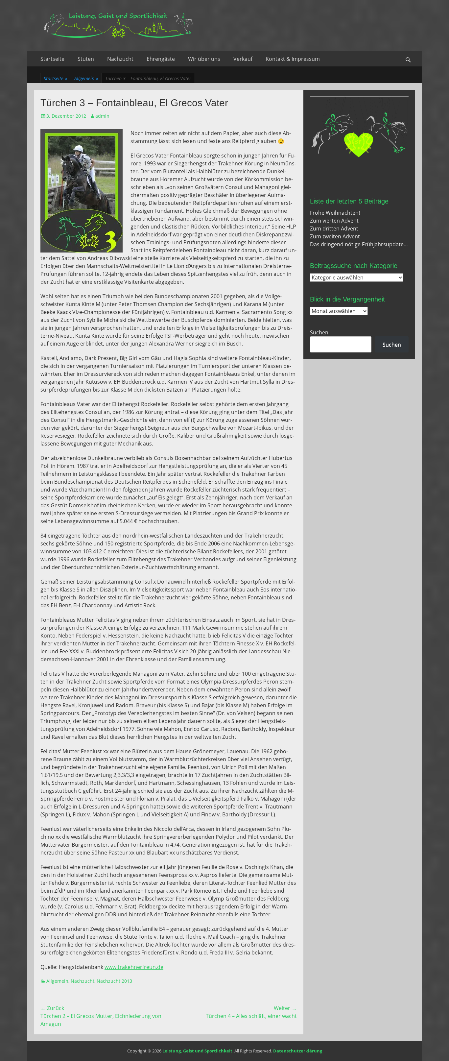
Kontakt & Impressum (293, 58)
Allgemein (86, 78)
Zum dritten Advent (334, 228)
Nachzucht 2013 (114, 981)
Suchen (319, 332)
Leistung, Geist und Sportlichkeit (197, 1051)
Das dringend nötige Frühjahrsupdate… (359, 244)
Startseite (52, 58)
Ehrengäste (161, 58)
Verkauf (242, 58)
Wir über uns (204, 58)
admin (102, 116)
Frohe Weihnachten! (335, 212)
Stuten (86, 58)
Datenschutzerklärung (297, 1051)
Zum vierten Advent (334, 220)
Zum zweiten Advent (335, 236)
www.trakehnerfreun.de (134, 967)
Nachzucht (120, 58)
